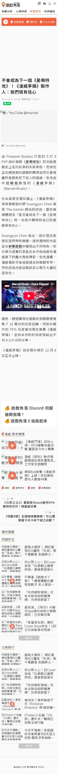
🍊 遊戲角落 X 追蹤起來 (26, 421)
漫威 (7, 487)
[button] (54, 3)
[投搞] (39, 3)
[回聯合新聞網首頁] (3, 5)
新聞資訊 (35, 11)
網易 (33, 487)
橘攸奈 (33, 21)
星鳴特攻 (19, 487)
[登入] (49, 3)
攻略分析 (7, 11)
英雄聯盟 (19, 21)
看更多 (29, 638)
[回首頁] (11, 5)
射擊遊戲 (46, 487)
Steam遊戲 (50, 21)
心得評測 (21, 11)
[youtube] (44, 3)
